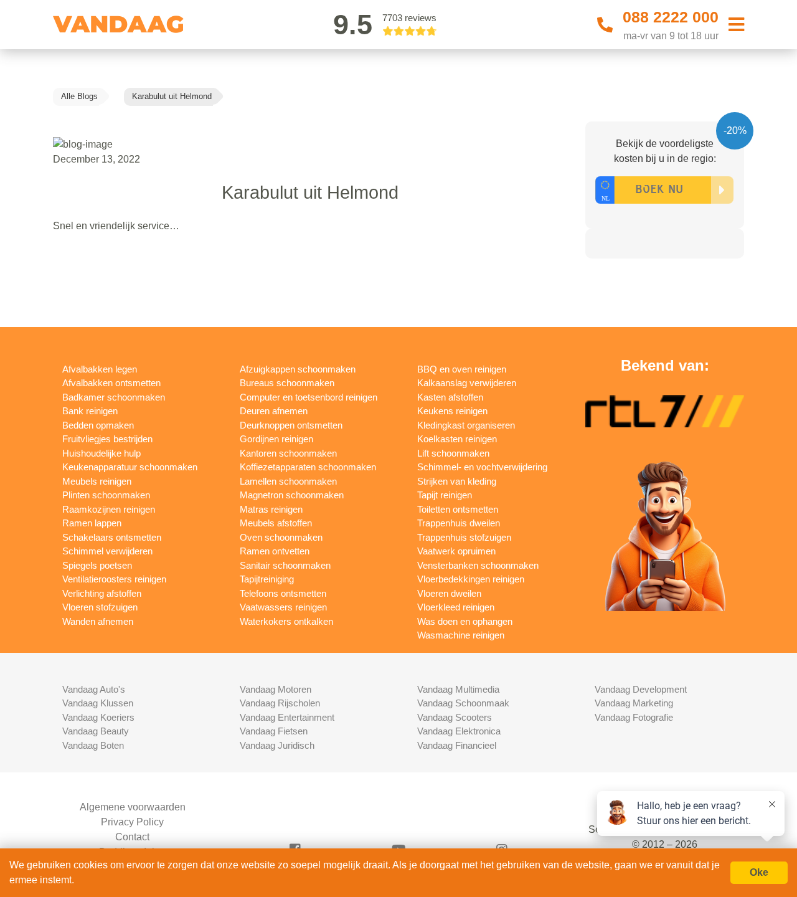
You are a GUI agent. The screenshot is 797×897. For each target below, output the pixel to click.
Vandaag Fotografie (634, 717)
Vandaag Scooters (454, 717)
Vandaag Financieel (456, 745)
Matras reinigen (271, 509)
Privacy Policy (132, 822)
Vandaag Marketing (634, 703)
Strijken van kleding (456, 481)
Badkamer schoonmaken (113, 397)
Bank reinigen (90, 411)
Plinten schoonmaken (106, 495)
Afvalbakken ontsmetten (111, 382)
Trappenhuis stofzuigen (464, 537)
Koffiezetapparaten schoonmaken (308, 467)
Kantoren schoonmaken (288, 453)
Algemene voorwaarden (133, 807)
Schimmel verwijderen (107, 551)
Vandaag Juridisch (277, 745)
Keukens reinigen (452, 411)
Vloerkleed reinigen (455, 607)
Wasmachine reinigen (460, 635)
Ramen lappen (91, 523)
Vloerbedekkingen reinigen (470, 579)
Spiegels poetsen (97, 565)
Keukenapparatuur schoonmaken (129, 467)
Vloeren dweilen (449, 593)
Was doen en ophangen (464, 621)
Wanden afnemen (97, 621)
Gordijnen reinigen (276, 439)
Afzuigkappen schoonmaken (298, 369)
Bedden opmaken (98, 425)
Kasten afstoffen (450, 397)
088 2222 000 (671, 17)
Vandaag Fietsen (274, 731)
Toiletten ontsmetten (457, 509)
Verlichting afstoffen (101, 593)
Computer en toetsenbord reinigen (308, 397)
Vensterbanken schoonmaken (478, 565)
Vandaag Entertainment (287, 717)
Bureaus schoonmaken (287, 382)
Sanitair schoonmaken (285, 565)
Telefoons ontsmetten (283, 593)
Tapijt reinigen (444, 495)
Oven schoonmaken (281, 537)
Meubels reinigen (96, 481)
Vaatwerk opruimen (456, 551)
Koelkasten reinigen (457, 439)
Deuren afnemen (274, 411)
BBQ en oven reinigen (461, 369)
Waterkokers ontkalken (286, 621)
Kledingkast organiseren (466, 425)
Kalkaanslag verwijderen (466, 382)
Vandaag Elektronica (459, 731)
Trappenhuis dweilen (458, 523)
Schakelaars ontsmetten (111, 537)
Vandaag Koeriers (98, 717)
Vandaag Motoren (275, 689)
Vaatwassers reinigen (283, 607)
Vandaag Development (641, 689)
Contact (132, 837)
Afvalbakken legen (99, 369)
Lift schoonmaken (453, 453)
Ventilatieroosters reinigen (114, 579)
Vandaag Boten (93, 745)
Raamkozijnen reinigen (108, 509)
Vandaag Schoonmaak (463, 703)
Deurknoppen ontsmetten (291, 425)
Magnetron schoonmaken (292, 495)
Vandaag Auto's (93, 689)
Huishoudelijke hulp (101, 453)
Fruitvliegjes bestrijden (107, 439)
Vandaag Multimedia (458, 689)
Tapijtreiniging (267, 579)
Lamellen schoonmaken (288, 481)
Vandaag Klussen (97, 703)
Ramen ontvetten (274, 551)
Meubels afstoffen (276, 523)
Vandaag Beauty (95, 731)
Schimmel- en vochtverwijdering (482, 467)
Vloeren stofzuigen (100, 607)
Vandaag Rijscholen (280, 703)
